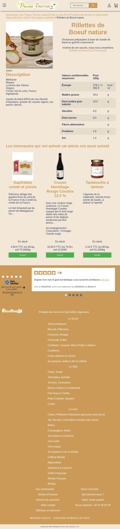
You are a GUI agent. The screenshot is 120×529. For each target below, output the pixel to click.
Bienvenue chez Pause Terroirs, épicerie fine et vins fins (37, 14)
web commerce (71, 526)
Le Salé (24, 17)
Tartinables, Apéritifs (43, 17)
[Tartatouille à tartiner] (97, 166)
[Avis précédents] (29, 279)
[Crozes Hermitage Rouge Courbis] (60, 166)
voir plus (105, 279)
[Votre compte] (109, 5)
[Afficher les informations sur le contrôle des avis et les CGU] (24, 287)
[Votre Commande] (116, 5)
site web (62, 526)
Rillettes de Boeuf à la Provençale (88, 50)
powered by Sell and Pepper (50, 526)
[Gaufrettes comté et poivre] (23, 166)
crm (78, 526)
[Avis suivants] (117, 279)
